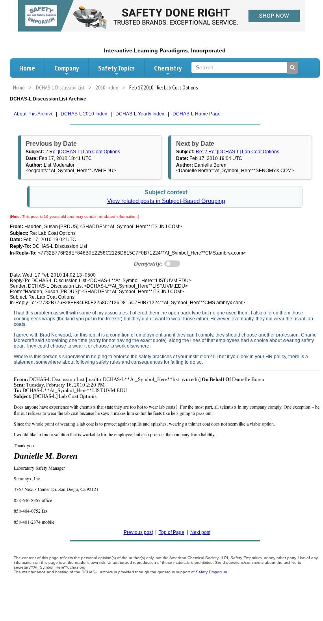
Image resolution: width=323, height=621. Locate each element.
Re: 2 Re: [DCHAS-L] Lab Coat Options (237, 151)
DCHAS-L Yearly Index (139, 114)
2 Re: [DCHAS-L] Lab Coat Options (82, 151)
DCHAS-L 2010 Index (84, 114)
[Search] (292, 68)
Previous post (138, 532)
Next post (200, 532)
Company (66, 68)
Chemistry (168, 68)
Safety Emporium (211, 572)
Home (27, 68)
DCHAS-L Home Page (197, 114)
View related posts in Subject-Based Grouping (166, 201)
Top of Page (171, 532)
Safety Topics (116, 68)
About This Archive (34, 114)
